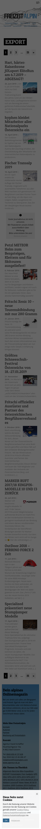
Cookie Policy (23, 809)
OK (6, 820)
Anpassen (15, 820)
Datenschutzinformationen (15, 812)
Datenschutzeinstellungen (14, 815)
